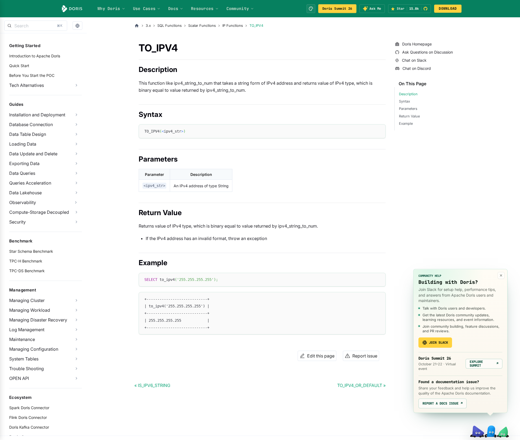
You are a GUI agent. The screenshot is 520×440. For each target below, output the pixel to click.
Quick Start (19, 65)
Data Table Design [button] (27, 134)
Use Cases (144, 8)
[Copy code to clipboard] (379, 130)
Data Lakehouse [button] (25, 192)
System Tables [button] (23, 359)
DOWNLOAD (448, 8)
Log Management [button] (26, 329)
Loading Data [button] (22, 144)
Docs (173, 8)
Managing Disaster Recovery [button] (38, 320)
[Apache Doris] (72, 9)
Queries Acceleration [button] (30, 183)
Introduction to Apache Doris (34, 56)
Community (237, 8)
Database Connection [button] (31, 124)
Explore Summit (484, 364)
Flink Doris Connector (28, 417)
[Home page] (136, 25)
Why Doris (109, 8)
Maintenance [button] (22, 339)
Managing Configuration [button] (33, 349)
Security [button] (17, 222)
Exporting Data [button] (24, 163)
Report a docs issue (442, 403)
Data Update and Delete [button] (33, 153)
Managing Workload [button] (29, 310)
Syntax (404, 101)
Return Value (409, 116)
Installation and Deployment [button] (37, 114)
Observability (22, 202)
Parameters (408, 109)
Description (408, 94)
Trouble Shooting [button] (26, 368)
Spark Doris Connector (29, 407)
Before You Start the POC (31, 75)
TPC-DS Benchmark (27, 270)
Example (406, 124)
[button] (77, 26)
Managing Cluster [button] (27, 300)
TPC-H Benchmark (25, 261)
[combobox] (36, 26)
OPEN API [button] (19, 378)
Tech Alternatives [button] (26, 85)
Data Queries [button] (22, 173)
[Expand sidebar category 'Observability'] (76, 202)
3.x (148, 26)
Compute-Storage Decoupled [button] (39, 212)
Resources (202, 8)
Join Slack (438, 342)
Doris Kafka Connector (29, 427)
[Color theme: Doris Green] (311, 8)
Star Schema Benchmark (31, 251)
